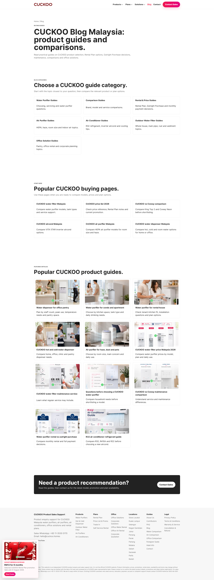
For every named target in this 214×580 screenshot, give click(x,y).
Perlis (131, 555)
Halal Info (150, 545)
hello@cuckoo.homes (50, 536)
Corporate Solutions (115, 522)
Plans (127, 4)
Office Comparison (154, 538)
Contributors (152, 521)
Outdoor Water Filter (81, 528)
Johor (131, 531)
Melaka (132, 545)
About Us (150, 518)
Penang (132, 535)
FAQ (148, 524)
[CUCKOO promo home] (43, 4)
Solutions (139, 4)
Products (117, 4)
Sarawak (132, 552)
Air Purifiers (80, 533)
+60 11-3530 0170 (58, 533)
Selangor (132, 524)
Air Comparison (153, 535)
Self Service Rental (100, 528)
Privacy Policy (170, 518)
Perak (131, 538)
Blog (149, 4)
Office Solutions (117, 518)
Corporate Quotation (115, 535)
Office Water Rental (119, 527)
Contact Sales (171, 4)
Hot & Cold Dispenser (80, 522)
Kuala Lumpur (134, 521)
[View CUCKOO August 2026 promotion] (20, 551)
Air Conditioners (82, 537)
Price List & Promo (100, 521)
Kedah (131, 559)
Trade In (96, 524)
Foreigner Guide (153, 542)
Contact (157, 4)
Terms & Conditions (172, 521)
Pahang (132, 542)
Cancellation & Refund (170, 529)
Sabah (131, 549)
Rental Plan (97, 518)
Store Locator (134, 518)
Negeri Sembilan (135, 528)
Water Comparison (154, 531)
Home (36, 21)
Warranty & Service (172, 524)
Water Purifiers (81, 518)
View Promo (10, 574)
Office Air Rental (117, 531)
